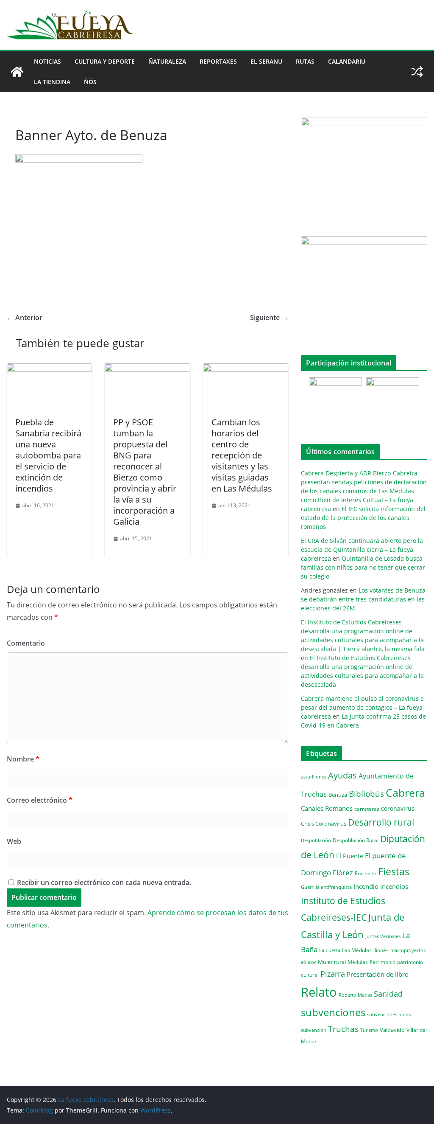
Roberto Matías (355, 995)
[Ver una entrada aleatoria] (417, 72)
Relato (319, 992)
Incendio (365, 886)
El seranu (266, 61)
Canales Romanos (327, 808)
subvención (313, 1030)
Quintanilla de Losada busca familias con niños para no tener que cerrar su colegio (363, 567)
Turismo (369, 1030)
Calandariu (346, 61)
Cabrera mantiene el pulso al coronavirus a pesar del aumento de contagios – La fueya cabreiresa (362, 707)
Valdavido (392, 1030)
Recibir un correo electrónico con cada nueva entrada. (104, 882)
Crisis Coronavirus (323, 823)
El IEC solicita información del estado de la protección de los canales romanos (363, 518)
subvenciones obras (389, 1014)
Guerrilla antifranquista (326, 887)
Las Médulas (357, 950)
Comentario (26, 643)
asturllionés (313, 776)
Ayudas (342, 775)
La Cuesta (329, 950)
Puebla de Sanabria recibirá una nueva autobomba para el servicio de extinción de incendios (48, 455)
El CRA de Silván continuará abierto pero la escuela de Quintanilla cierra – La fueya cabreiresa (362, 549)
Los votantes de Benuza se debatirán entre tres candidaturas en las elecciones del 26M (363, 599)
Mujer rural (332, 962)
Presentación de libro (378, 974)
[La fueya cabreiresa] (17, 72)
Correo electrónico (39, 800)
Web (14, 841)
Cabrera (405, 792)
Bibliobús (366, 793)
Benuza (337, 794)
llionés (381, 950)
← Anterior (24, 317)
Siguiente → (269, 317)
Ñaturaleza (167, 61)
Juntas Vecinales (383, 936)
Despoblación (316, 840)
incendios (394, 886)
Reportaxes (218, 61)
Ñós (90, 82)
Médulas (358, 962)
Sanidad (388, 994)
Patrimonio (382, 961)
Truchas (343, 1028)
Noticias (47, 61)
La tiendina (52, 82)
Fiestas (393, 871)
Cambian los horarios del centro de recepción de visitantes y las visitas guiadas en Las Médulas (241, 455)
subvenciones (333, 1012)
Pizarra (332, 974)
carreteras (366, 808)
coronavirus (398, 808)
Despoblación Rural (355, 840)
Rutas (305, 61)
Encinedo (365, 873)
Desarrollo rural (381, 822)
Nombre (23, 759)
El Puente (349, 855)
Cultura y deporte (105, 61)
